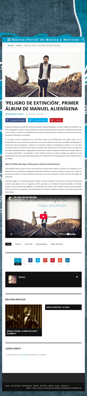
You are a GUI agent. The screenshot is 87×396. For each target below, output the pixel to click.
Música (14, 114)
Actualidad (16, 386)
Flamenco (18, 244)
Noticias (43, 386)
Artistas (8, 114)
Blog (57, 386)
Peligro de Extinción (57, 244)
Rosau (41, 114)
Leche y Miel (28, 244)
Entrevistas (27, 386)
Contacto (65, 386)
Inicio (7, 386)
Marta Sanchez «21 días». (58, 307)
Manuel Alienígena (41, 244)
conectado (23, 355)
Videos (20, 114)
